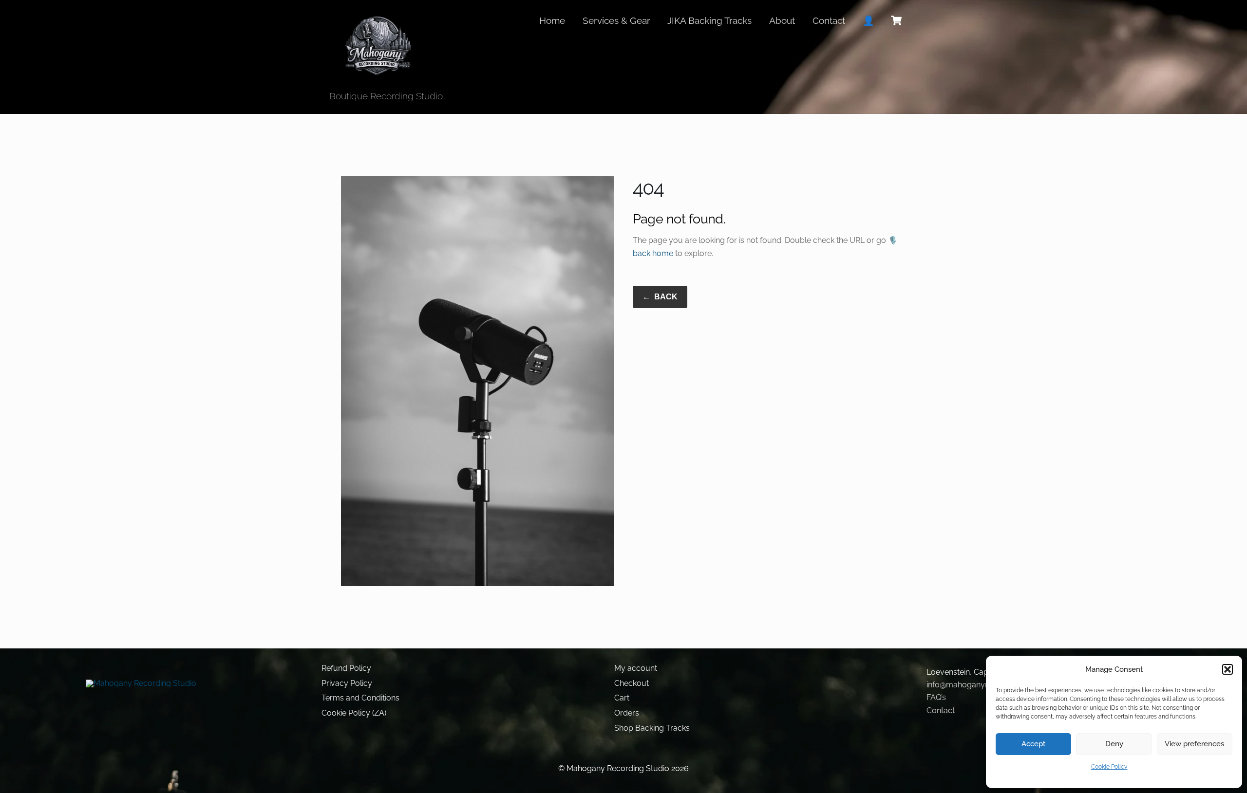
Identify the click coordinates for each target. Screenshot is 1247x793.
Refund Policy (346, 668)
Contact (828, 20)
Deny (1114, 743)
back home (653, 253)
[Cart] (896, 20)
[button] (1227, 669)
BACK (660, 297)
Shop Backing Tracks (652, 728)
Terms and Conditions (360, 697)
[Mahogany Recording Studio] (377, 72)
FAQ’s (936, 697)
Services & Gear (616, 20)
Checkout (631, 683)
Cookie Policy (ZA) (353, 713)
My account (635, 668)
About (782, 20)
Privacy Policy (346, 683)
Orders (626, 713)
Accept (1033, 743)
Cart (621, 697)
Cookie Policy (1109, 766)
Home (552, 20)
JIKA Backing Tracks (709, 20)
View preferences (1194, 743)
